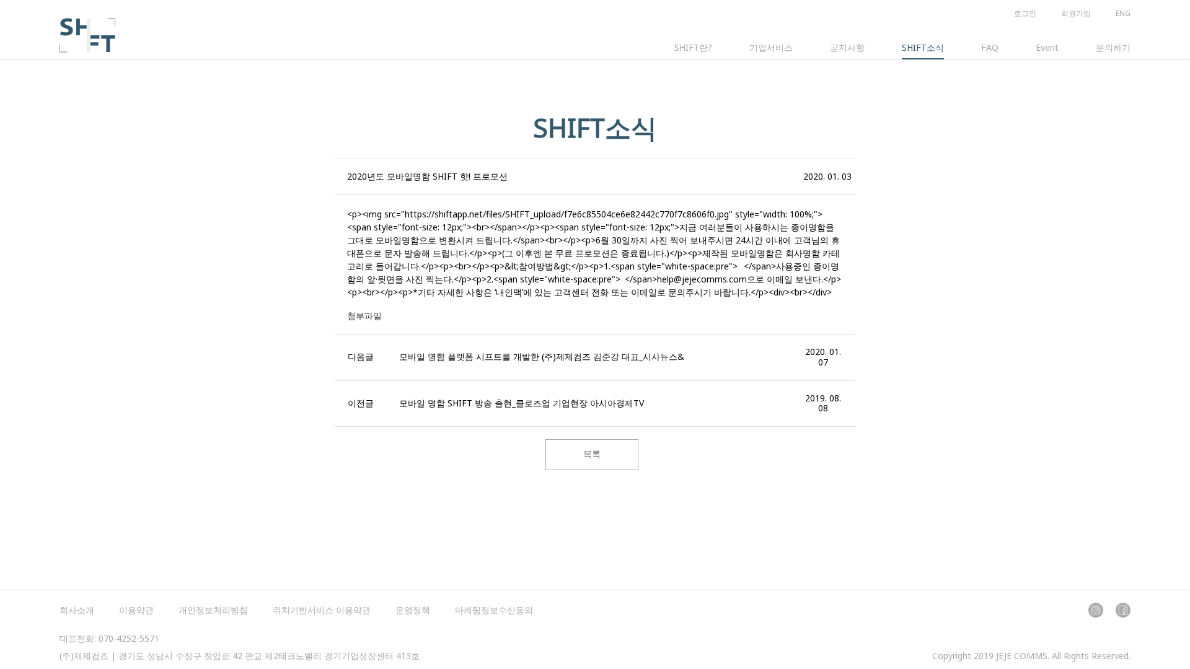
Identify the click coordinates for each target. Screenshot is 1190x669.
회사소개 (77, 610)
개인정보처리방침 (213, 610)
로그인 (1025, 13)
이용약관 (136, 610)
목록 (592, 454)
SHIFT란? (693, 47)
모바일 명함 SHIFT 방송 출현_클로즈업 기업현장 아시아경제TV (521, 403)
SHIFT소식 (923, 47)
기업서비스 (771, 47)
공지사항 (847, 47)
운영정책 (412, 610)
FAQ (989, 47)
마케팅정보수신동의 (494, 610)
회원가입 (1076, 13)
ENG (1123, 13)
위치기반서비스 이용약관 (322, 610)
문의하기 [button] (1113, 47)
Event (1047, 47)
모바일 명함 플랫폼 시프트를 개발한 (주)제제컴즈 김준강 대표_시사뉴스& (541, 356)
